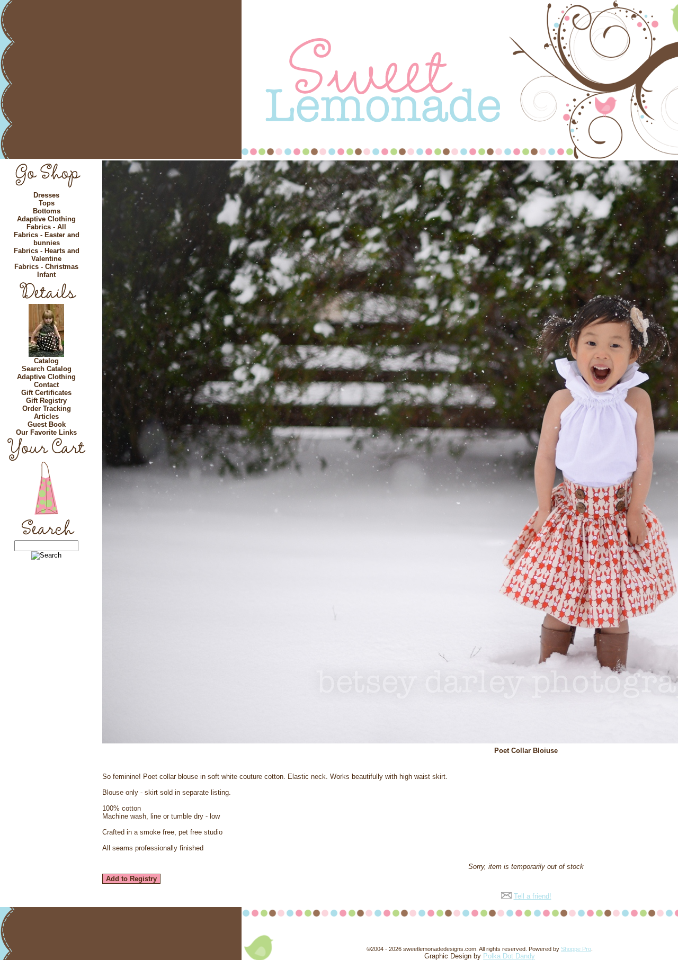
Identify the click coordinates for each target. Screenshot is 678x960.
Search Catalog (47, 369)
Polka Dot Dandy (509, 956)
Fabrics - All (46, 227)
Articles (46, 416)
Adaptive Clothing (46, 219)
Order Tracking (46, 408)
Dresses (46, 195)
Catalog (46, 361)
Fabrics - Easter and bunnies (46, 239)
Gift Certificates (46, 393)
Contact (46, 385)
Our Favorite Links (46, 432)
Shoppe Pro (576, 949)
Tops (47, 203)
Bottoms (46, 211)
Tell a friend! (532, 896)
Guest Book (47, 424)
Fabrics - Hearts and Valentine (46, 255)
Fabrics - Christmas (46, 267)
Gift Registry (46, 401)
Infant (46, 275)
